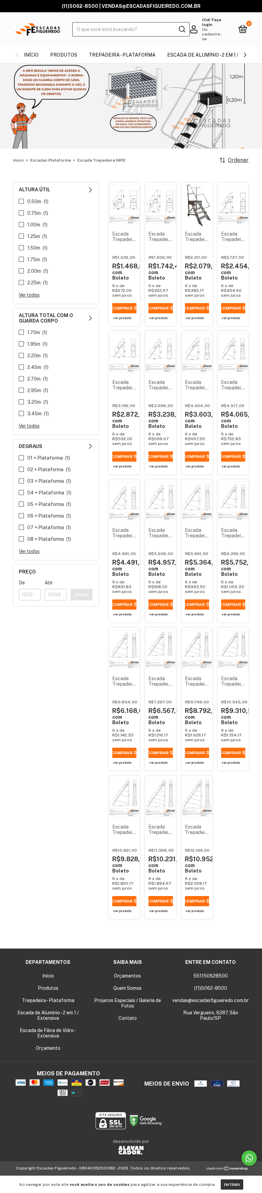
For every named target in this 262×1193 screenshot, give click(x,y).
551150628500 (210, 976)
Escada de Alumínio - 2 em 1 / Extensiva (48, 1015)
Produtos (63, 55)
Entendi (232, 1184)
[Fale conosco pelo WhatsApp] (249, 1158)
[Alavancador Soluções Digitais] (131, 1151)
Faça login (211, 22)
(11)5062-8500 (210, 988)
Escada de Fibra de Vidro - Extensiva (48, 1033)
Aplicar (81, 595)
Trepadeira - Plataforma (122, 55)
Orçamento (48, 1048)
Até (49, 582)
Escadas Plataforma (50, 160)
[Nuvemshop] (227, 1169)
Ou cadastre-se (212, 34)
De (22, 582)
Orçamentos (127, 976)
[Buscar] (181, 29)
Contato (127, 1018)
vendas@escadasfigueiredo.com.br (210, 1000)
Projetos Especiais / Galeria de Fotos (127, 1003)
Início (31, 55)
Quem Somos (127, 988)
